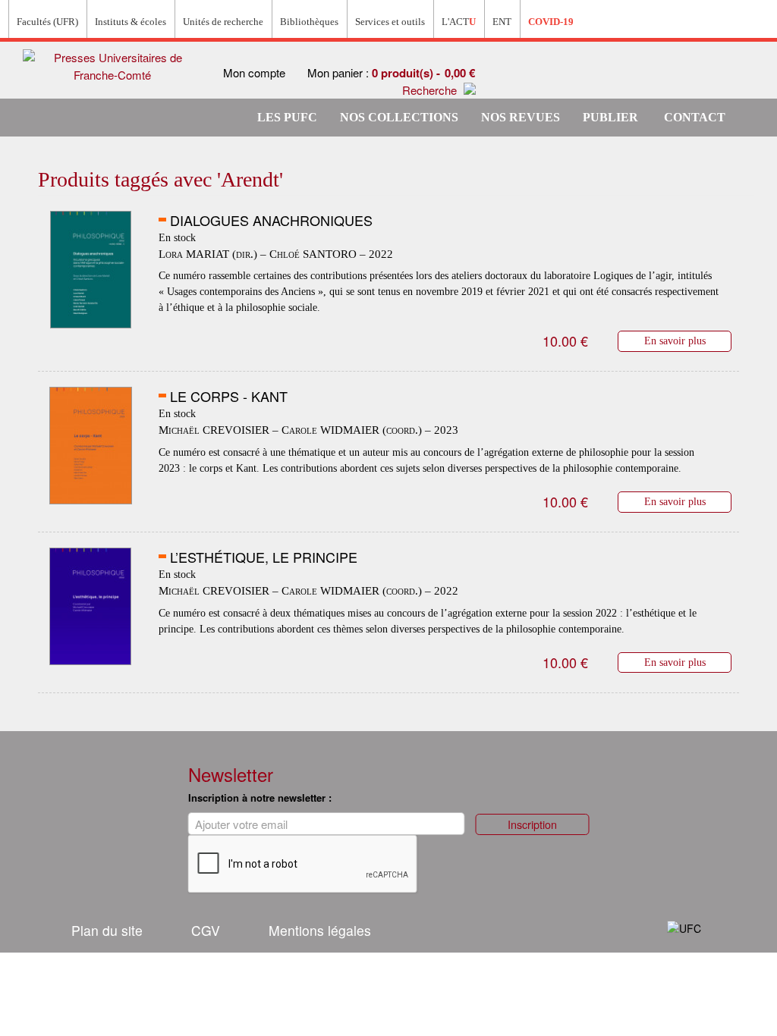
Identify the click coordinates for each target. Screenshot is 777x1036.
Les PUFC (287, 117)
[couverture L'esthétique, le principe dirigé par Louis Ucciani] (90, 607)
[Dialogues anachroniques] (90, 270)
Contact (694, 117)
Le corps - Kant (229, 396)
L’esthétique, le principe (263, 557)
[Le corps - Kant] (90, 446)
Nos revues (520, 117)
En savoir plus (675, 340)
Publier (610, 117)
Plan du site (107, 930)
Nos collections (399, 117)
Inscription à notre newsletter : (260, 797)
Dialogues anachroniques (271, 220)
